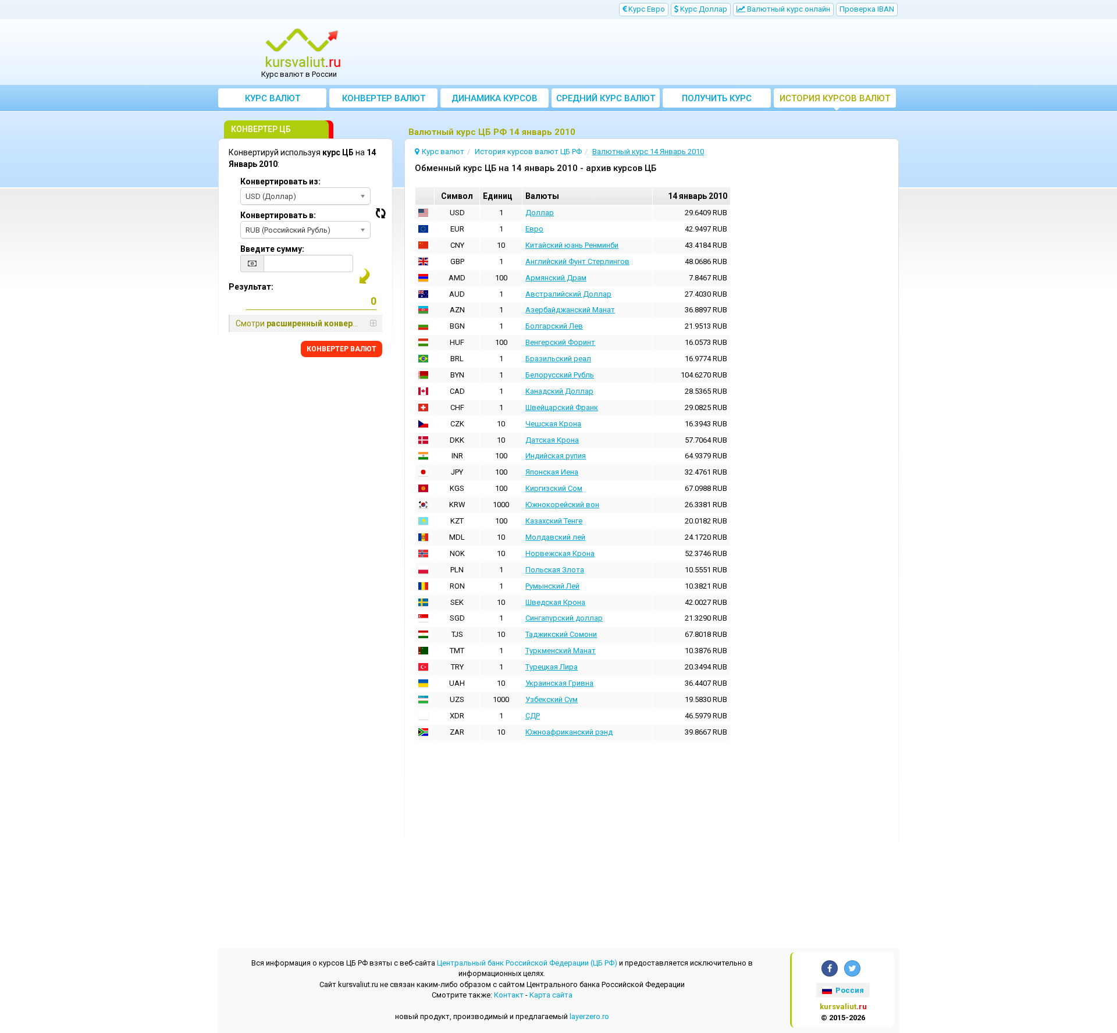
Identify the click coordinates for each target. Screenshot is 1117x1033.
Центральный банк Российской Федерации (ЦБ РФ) (527, 963)
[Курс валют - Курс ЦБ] (303, 48)
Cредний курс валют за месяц (605, 100)
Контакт (509, 995)
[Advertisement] (644, 52)
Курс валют (272, 98)
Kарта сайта (550, 995)
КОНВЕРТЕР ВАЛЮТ (341, 349)
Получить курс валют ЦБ (717, 100)
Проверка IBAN (866, 9)
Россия (849, 990)
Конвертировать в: (278, 215)
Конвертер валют (383, 98)
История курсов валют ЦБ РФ (835, 100)
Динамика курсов (494, 98)
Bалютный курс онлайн (787, 9)
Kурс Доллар (702, 9)
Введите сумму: (272, 249)
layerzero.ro (589, 1016)
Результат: (251, 286)
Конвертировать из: (280, 181)
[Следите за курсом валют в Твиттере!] (852, 968)
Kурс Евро (646, 9)
